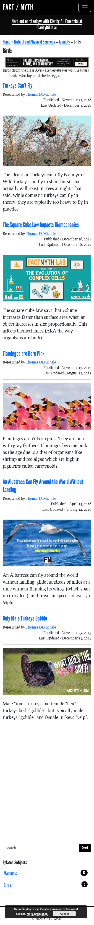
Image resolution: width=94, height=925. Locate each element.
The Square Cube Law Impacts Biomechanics (41, 225)
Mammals (44, 873)
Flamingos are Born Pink (23, 354)
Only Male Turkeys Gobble (25, 618)
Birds (44, 885)
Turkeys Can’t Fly (17, 86)
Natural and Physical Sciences (34, 42)
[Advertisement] (47, 777)
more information (37, 913)
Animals (64, 42)
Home (6, 42)
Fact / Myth (18, 7)
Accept (64, 914)
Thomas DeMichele (41, 94)
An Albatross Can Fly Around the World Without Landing (43, 486)
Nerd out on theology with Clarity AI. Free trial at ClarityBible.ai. (47, 24)
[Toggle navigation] (84, 7)
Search (85, 848)
